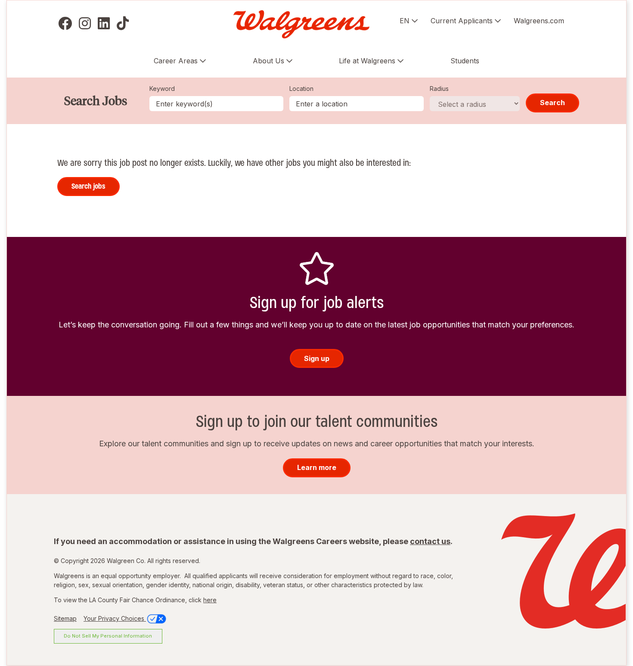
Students (464, 60)
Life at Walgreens (367, 60)
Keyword (162, 88)
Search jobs (88, 186)
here (210, 600)
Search (552, 102)
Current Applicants (462, 20)
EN (405, 20)
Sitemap (65, 618)
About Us (268, 60)
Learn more (316, 467)
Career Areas (176, 60)
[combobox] (356, 103)
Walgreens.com (539, 20)
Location (301, 88)
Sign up (316, 358)
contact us (430, 541)
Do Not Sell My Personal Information (108, 636)
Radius (439, 88)
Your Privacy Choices (115, 618)
